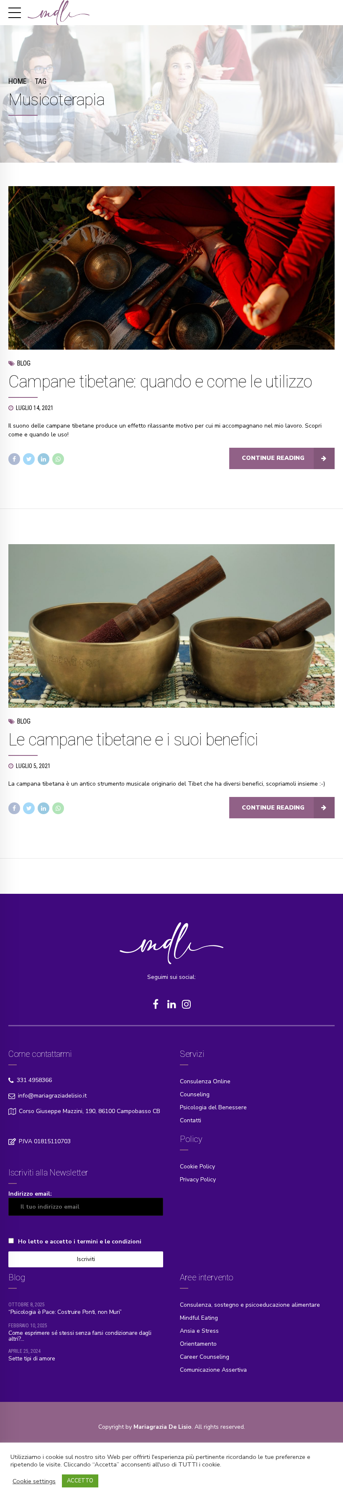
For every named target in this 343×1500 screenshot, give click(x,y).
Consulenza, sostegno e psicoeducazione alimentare (250, 1305)
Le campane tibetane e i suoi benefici (133, 740)
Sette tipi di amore (31, 1358)
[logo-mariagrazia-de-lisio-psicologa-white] (171, 943)
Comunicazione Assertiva (213, 1370)
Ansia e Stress (199, 1331)
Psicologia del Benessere (213, 1107)
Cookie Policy (197, 1166)
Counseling (195, 1094)
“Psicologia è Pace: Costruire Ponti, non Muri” (65, 1312)
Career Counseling (204, 1357)
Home (17, 81)
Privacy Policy (198, 1179)
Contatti (190, 1120)
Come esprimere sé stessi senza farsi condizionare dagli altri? (79, 1336)
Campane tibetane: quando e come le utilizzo (160, 382)
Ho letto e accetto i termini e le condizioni (79, 1242)
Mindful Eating (199, 1318)
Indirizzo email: (30, 1194)
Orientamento (198, 1344)
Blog (24, 363)
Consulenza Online (205, 1081)
